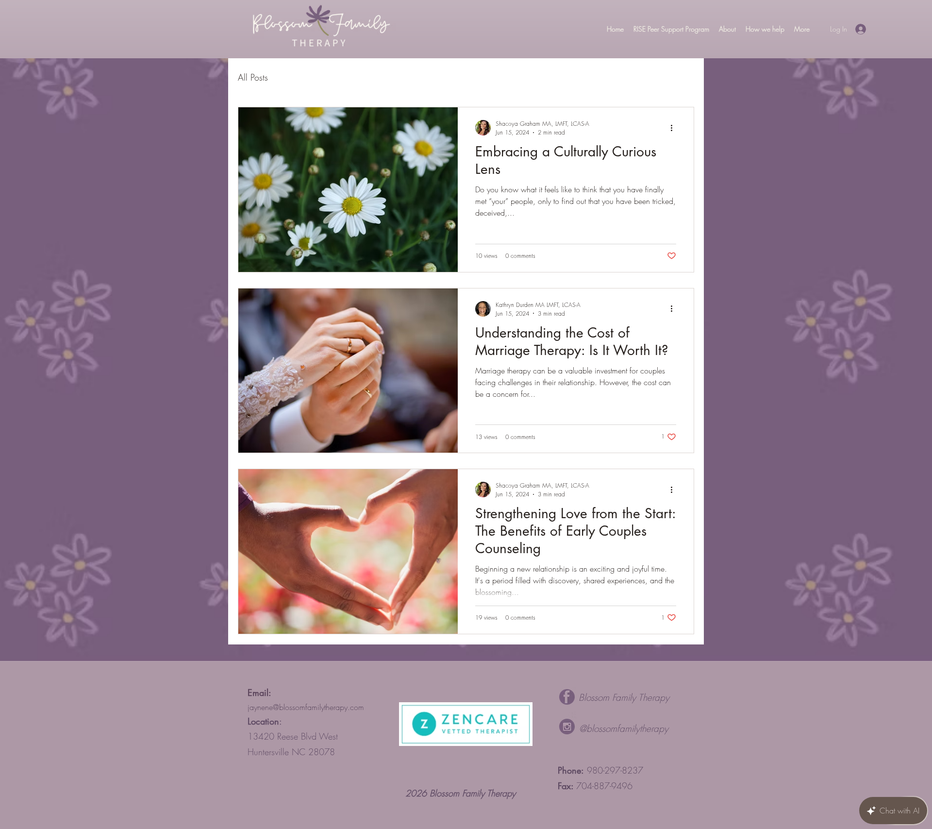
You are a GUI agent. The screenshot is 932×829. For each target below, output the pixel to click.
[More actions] (675, 128)
